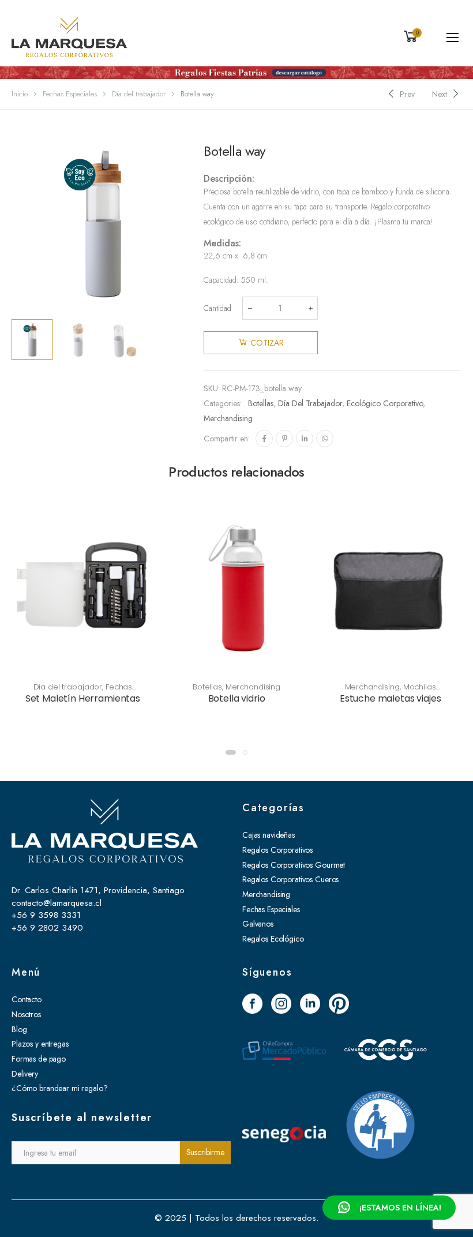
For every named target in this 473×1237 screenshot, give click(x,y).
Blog (19, 1029)
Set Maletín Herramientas (82, 698)
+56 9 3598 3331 (46, 915)
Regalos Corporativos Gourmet (293, 865)
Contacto (27, 999)
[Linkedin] (304, 438)
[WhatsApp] (324, 438)
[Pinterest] (284, 438)
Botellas (260, 403)
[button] (230, 752)
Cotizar (267, 342)
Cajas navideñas (268, 835)
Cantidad (217, 308)
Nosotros (26, 1014)
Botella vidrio (236, 698)
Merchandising (228, 418)
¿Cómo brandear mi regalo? (60, 1088)
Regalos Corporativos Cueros (290, 879)
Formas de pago (39, 1058)
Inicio (20, 93)
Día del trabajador (139, 93)
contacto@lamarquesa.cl (57, 903)
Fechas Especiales (70, 93)
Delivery (25, 1073)
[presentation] (194, 223)
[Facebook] (264, 438)
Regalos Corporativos (277, 850)
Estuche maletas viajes (390, 698)
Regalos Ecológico (273, 938)
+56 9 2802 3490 (47, 927)
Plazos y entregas (40, 1043)
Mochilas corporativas (401, 691)
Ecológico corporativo (385, 403)
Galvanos (257, 923)
